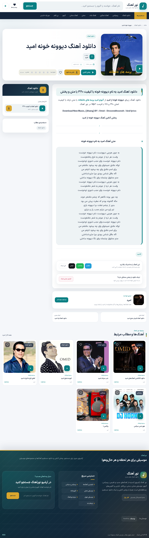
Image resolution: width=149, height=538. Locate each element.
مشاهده (116, 382)
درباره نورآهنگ (72, 497)
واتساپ (80, 266)
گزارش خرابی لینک (66, 279)
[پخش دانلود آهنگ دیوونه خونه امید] (140, 68)
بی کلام (56, 15)
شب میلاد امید (103, 378)
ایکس (71, 266)
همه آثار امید (6, 335)
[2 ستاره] (36, 72)
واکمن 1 (105, 426)
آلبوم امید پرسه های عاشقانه (91, 100)
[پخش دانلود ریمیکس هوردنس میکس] (140, 416)
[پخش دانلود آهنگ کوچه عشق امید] (67, 368)
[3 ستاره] (40, 72)
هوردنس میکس (139, 426)
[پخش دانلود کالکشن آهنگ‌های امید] (140, 368)
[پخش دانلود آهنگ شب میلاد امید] (104, 368)
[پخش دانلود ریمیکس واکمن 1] (104, 416)
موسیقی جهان (89, 497)
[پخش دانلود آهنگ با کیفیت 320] (42, 108)
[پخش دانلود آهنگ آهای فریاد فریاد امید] (30, 368)
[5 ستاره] (48, 72)
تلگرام (88, 266)
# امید (139, 254)
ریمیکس (115, 15)
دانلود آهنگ (126, 15)
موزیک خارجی (45, 15)
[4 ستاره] (44, 72)
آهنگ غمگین (104, 15)
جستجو (29, 6)
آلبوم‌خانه (73, 491)
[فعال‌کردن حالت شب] (5, 6)
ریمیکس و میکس (71, 485)
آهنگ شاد (92, 15)
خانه (145, 25)
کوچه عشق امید (66, 378)
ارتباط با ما (90, 503)
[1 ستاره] (32, 72)
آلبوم (64, 15)
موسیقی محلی (88, 491)
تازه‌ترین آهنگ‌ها (88, 485)
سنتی (83, 15)
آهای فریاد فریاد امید (28, 378)
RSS (3, 535)
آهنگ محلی (74, 15)
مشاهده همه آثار (61, 300)
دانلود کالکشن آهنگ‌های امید (135, 378)
